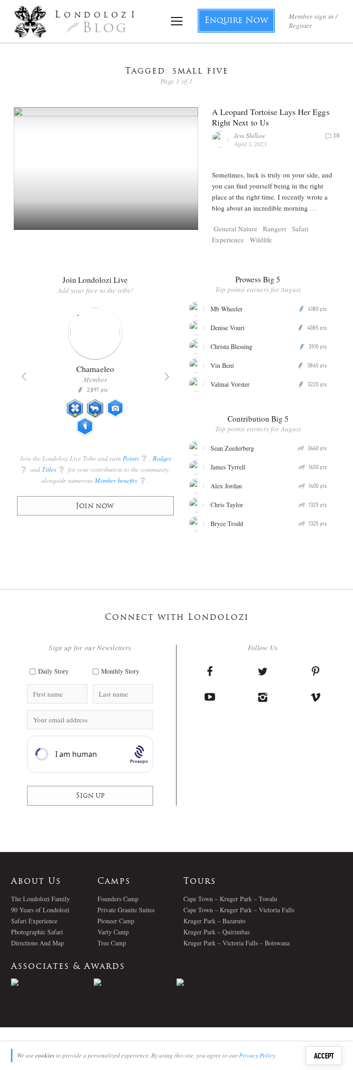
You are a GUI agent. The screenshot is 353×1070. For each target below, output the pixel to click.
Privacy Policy (257, 1055)
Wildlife (261, 239)
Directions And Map (37, 942)
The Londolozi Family (40, 898)
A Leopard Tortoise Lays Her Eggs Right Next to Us (271, 117)
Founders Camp (117, 898)
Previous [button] (24, 376)
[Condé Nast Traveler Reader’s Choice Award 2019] (52, 982)
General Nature (235, 228)
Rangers (274, 228)
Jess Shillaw (249, 135)
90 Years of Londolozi (40, 909)
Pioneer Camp (115, 920)
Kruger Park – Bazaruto (214, 920)
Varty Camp (113, 931)
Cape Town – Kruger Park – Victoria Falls (238, 909)
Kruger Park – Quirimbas (216, 931)
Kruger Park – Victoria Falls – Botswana (236, 942)
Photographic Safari (37, 931)
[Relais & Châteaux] (217, 982)
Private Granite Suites (125, 909)
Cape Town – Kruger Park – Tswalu (230, 898)
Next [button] (167, 376)
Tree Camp (111, 942)
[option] (95, 375)
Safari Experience (34, 920)
